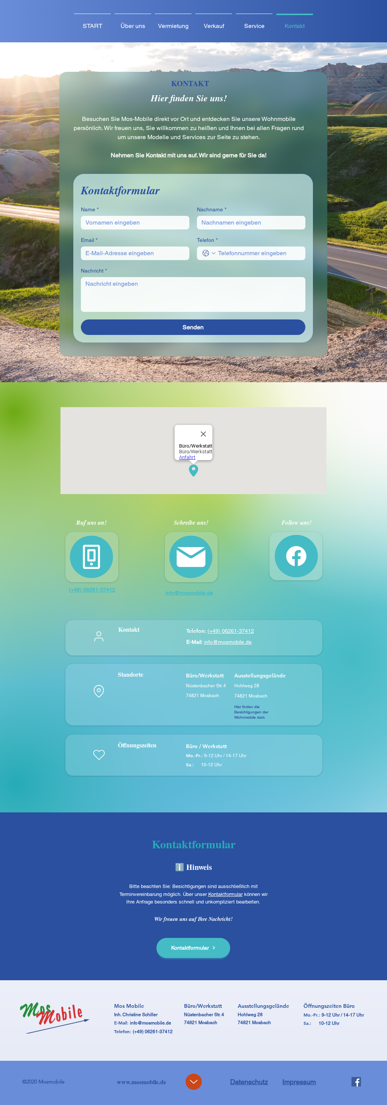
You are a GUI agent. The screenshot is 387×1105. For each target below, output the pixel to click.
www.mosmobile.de (141, 1081)
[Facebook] (356, 1081)
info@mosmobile (147, 1023)
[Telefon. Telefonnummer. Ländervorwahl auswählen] (209, 253)
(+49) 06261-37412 (230, 631)
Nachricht (94, 271)
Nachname (211, 209)
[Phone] (91, 557)
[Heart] (99, 755)
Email (89, 240)
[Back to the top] (194, 1082)
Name (90, 209)
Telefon (207, 240)
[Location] (99, 691)
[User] (99, 636)
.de (168, 1023)
